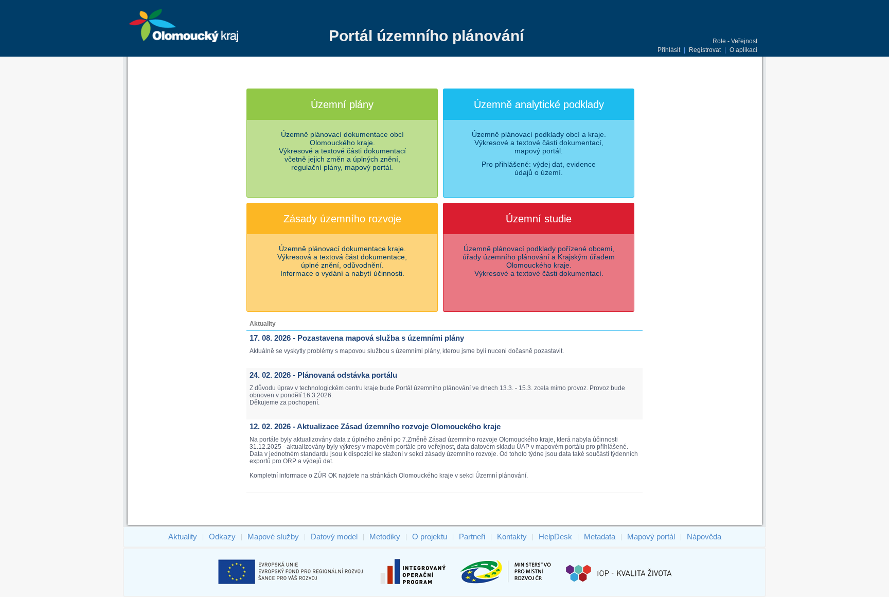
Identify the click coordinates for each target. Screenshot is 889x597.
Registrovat (705, 50)
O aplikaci (743, 50)
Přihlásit (668, 50)
